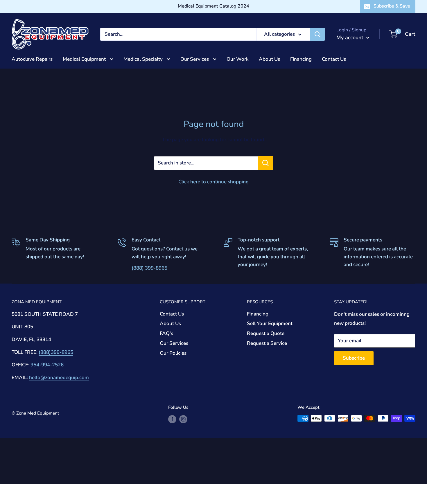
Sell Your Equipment (270, 323)
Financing (301, 58)
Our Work (238, 58)
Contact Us (334, 58)
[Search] (317, 34)
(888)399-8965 (56, 352)
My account (350, 37)
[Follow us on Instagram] (183, 419)
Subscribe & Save (392, 6)
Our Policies (173, 353)
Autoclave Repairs (32, 58)
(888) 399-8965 (149, 268)
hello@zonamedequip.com (59, 377)
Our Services (195, 58)
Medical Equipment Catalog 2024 (213, 6)
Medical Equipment (85, 58)
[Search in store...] (265, 163)
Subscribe (354, 358)
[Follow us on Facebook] (172, 419)
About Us (269, 58)
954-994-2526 (47, 364)
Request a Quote (265, 333)
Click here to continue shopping (213, 181)
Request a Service (267, 343)
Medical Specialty (143, 58)
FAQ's (166, 333)
